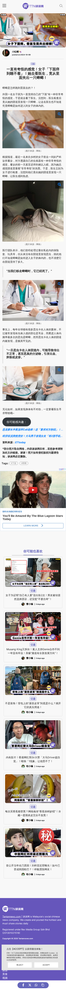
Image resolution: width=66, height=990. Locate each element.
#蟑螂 (23, 463)
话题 (33, 64)
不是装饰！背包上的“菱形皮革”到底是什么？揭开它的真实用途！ (33, 705)
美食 (5, 974)
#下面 (13, 463)
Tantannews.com (11, 916)
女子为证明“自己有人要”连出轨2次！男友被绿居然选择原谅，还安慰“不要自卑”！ (33, 597)
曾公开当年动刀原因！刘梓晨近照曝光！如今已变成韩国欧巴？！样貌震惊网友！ (33, 867)
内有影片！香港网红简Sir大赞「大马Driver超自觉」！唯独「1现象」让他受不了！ (33, 759)
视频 (5, 977)
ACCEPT (46, 965)
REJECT (19, 965)
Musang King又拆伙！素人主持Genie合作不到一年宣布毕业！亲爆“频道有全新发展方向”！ (33, 651)
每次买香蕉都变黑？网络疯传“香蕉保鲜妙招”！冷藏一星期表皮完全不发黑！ (33, 813)
